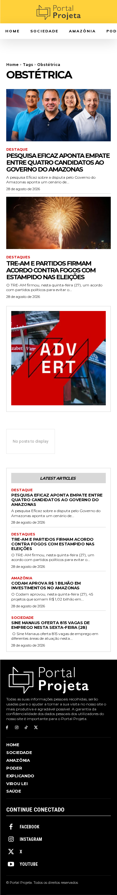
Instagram (31, 839)
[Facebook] (7, 727)
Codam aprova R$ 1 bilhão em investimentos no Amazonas (46, 585)
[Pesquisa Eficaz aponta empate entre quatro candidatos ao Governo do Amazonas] (58, 115)
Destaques (18, 257)
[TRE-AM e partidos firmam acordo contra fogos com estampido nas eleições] (58, 223)
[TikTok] (26, 727)
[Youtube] (11, 864)
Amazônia (21, 578)
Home (12, 64)
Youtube (29, 864)
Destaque (17, 150)
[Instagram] (16, 727)
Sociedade (22, 618)
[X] (35, 727)
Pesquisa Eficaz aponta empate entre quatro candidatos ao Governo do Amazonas (58, 162)
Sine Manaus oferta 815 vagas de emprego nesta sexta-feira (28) (50, 625)
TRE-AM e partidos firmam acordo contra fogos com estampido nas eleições (50, 270)
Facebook (29, 826)
